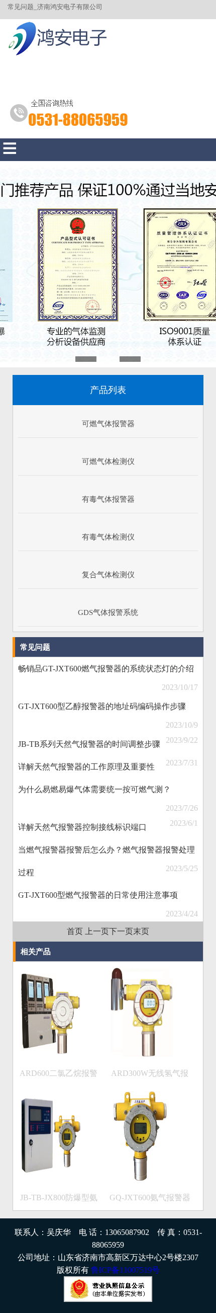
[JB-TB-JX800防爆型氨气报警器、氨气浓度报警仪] (50, 1179)
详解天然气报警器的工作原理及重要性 (86, 766)
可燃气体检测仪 (108, 461)
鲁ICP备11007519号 (125, 1270)
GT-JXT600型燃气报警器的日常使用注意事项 (98, 895)
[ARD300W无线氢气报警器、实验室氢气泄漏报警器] (141, 1054)
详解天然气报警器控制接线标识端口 (82, 827)
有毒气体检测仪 (108, 537)
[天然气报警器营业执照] (108, 1299)
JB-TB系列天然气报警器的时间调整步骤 (89, 744)
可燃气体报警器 (108, 424)
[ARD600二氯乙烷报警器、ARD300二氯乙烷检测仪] (50, 1054)
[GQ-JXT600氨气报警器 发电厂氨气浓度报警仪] (141, 1179)
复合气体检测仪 (108, 575)
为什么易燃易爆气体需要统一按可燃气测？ (94, 789)
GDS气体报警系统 (108, 612)
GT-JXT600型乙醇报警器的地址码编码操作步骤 (102, 706)
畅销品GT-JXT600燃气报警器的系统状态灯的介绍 (106, 668)
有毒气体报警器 (108, 499)
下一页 (121, 931)
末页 (141, 931)
